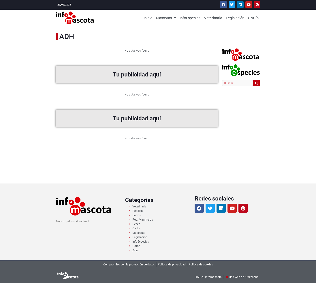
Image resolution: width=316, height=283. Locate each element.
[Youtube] (248, 4)
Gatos (136, 246)
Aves (135, 250)
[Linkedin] (240, 4)
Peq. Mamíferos (142, 219)
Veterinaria (213, 18)
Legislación (235, 18)
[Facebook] (223, 4)
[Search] (256, 83)
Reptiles (137, 211)
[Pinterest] (257, 4)
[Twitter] (232, 4)
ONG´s (253, 18)
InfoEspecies (190, 18)
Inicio (148, 18)
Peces (136, 224)
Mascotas (164, 18)
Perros (136, 215)
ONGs (136, 228)
